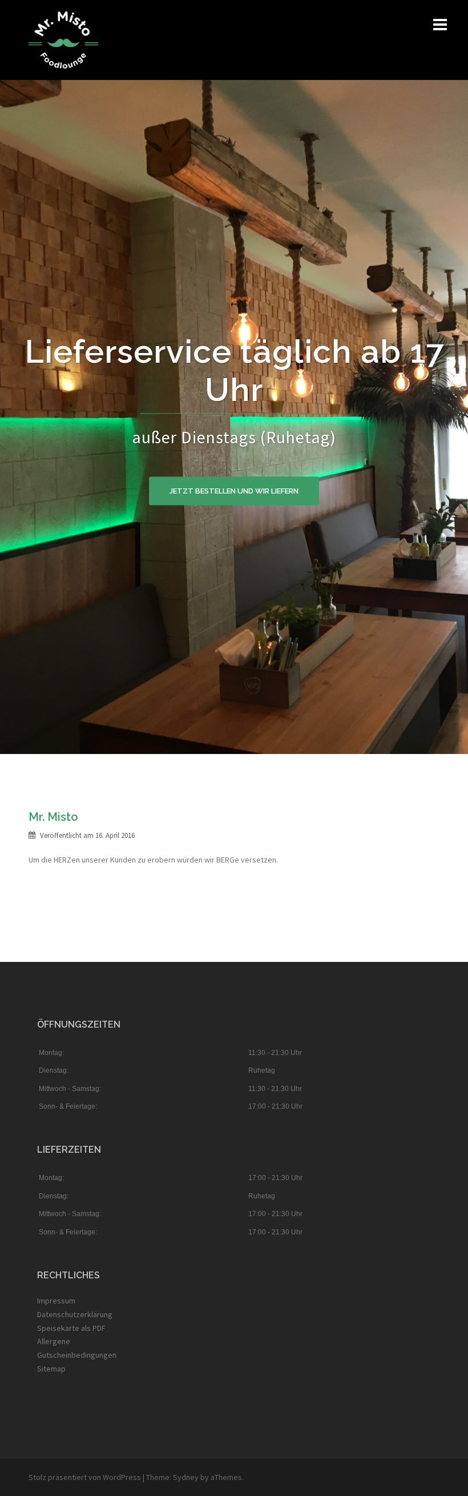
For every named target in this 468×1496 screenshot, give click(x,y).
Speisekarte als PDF (71, 1328)
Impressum (56, 1301)
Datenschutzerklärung (74, 1314)
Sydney (186, 1477)
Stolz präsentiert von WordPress (85, 1477)
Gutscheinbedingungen (76, 1355)
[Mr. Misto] (63, 39)
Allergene (53, 1341)
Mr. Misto (53, 817)
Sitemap (51, 1368)
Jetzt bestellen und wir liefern (234, 491)
